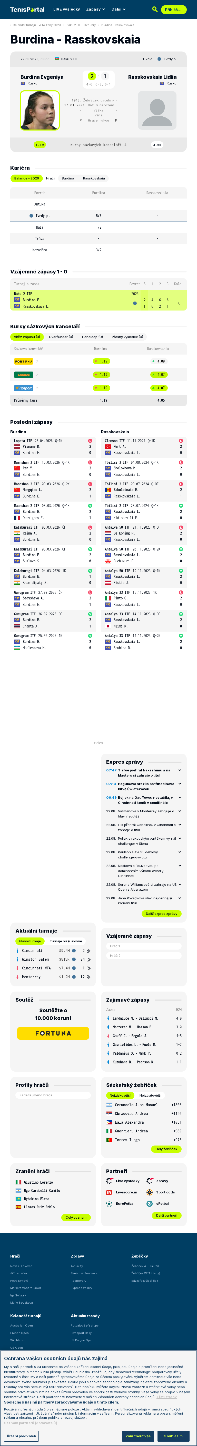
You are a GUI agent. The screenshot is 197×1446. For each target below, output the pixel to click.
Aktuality (77, 1266)
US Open (16, 1347)
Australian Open (21, 1325)
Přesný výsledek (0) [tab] (127, 337)
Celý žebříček (166, 1149)
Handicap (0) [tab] (92, 337)
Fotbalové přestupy (84, 1325)
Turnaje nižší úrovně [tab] (66, 941)
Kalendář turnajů (25, 1315)
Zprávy (162, 1181)
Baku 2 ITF (69, 59)
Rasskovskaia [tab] (94, 178)
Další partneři (166, 1215)
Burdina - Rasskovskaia (117, 25)
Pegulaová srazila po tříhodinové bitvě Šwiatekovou (146, 786)
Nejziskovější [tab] (120, 1095)
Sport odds (165, 1192)
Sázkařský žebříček (144, 1281)
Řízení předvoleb (21, 1436)
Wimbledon (18, 1340)
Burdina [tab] (68, 178)
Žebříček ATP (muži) (145, 1266)
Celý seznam (76, 1217)
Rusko (32, 83)
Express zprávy (81, 1288)
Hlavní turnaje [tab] (30, 941)
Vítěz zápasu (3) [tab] (27, 337)
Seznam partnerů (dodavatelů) (30, 1423)
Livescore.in (126, 1192)
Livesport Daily (81, 1333)
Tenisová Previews (84, 1273)
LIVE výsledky (66, 9)
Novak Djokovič (21, 1266)
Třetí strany (166, 1397)
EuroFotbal (125, 1203)
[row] (98, 300)
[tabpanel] (98, 221)
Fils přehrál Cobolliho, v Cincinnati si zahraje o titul (147, 827)
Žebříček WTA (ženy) (145, 1273)
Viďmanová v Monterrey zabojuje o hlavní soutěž (146, 813)
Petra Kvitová (19, 1281)
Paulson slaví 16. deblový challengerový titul (138, 854)
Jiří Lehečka (18, 1273)
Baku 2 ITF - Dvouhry (81, 25)
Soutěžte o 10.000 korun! (53, 1014)
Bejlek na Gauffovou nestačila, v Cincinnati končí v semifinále (145, 800)
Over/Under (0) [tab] (61, 337)
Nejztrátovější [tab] (150, 1095)
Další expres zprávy (161, 913)
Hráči (15, 1256)
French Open (19, 1333)
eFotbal (162, 1203)
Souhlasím (173, 1436)
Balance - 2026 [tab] (26, 178)
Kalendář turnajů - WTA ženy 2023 (37, 25)
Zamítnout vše (138, 1436)
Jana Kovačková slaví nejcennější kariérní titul (145, 900)
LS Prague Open (82, 1340)
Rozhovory (78, 1281)
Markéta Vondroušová (25, 1288)
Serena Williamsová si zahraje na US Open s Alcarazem (147, 887)
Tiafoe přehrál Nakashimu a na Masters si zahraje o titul (144, 772)
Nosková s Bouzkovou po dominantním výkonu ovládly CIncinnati (140, 871)
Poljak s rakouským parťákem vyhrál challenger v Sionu (147, 841)
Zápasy (93, 9)
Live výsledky (128, 1181)
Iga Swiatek (18, 1295)
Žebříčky (139, 1256)
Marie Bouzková (21, 1302)
